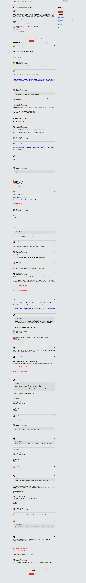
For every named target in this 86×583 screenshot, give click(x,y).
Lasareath (17, 231)
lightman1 (16, 318)
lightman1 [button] (17, 10)
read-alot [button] (17, 314)
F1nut (16, 92)
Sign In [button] (31, 40)
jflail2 (16, 383)
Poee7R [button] (17, 104)
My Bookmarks (65, 20)
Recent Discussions (61, 17)
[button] (54, 8)
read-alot (16, 427)
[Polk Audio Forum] (15, 1)
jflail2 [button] (17, 273)
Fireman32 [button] (17, 241)
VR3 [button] (16, 126)
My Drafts (65, 23)
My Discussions (60, 21)
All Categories (60, 16)
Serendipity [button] (17, 167)
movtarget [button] (17, 45)
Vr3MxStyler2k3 (18, 170)
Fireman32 (17, 478)
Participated (60, 24)
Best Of (59, 27)
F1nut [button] (17, 70)
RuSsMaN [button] (17, 508)
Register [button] (37, 40)
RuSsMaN (16, 524)
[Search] (62, 1)
